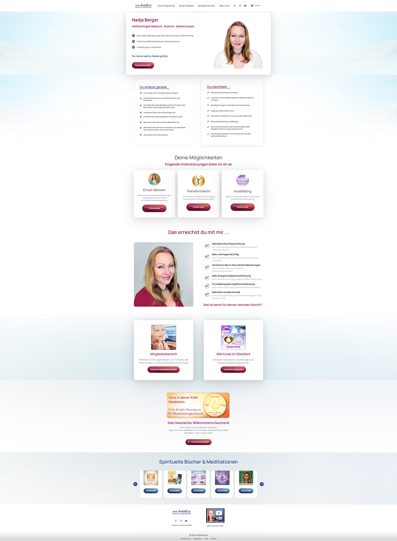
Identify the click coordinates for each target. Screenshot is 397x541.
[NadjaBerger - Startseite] (143, 5)
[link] (198, 181)
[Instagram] (241, 6)
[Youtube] (246, 6)
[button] (261, 484)
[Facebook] (235, 6)
